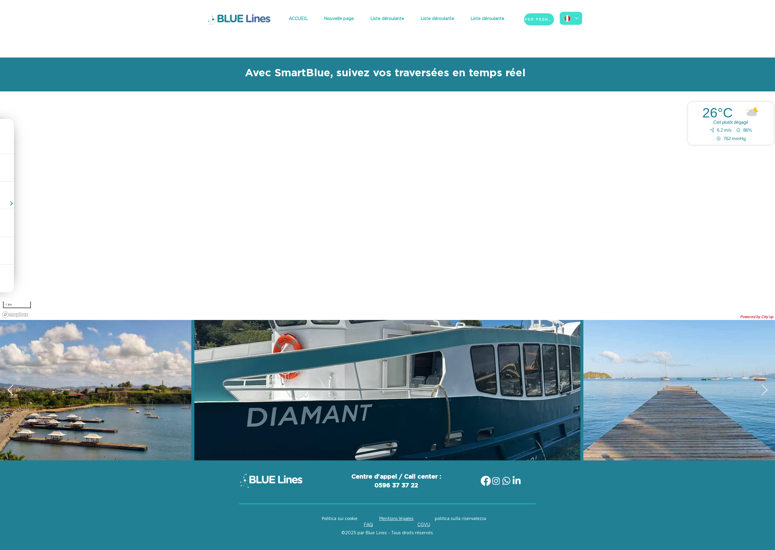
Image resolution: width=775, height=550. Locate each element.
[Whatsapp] (506, 481)
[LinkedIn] (517, 481)
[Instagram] (496, 481)
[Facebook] (486, 481)
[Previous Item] (10, 390)
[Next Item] (764, 390)
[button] (387, 18)
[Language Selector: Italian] (571, 18)
